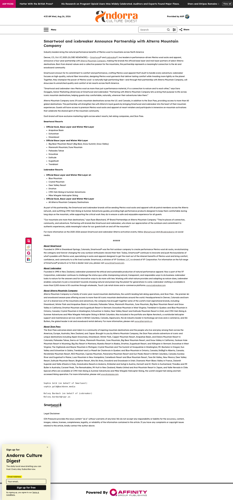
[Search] (168, 29)
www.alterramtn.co (143, 321)
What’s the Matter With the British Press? (30, 3)
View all (227, 4)
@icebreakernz (167, 232)
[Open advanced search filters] (174, 29)
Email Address (14, 476)
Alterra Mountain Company (93, 61)
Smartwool (95, 57)
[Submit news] (28, 241)
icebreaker (111, 57)
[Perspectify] (28, 247)
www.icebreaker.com (156, 285)
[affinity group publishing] (28, 253)
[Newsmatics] (28, 259)
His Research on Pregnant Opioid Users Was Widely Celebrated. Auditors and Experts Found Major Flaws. (120, 3)
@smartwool (150, 232)
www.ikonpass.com (109, 374)
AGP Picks (7, 4)
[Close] (47, 447)
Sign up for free (26, 487)
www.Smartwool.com (114, 263)
